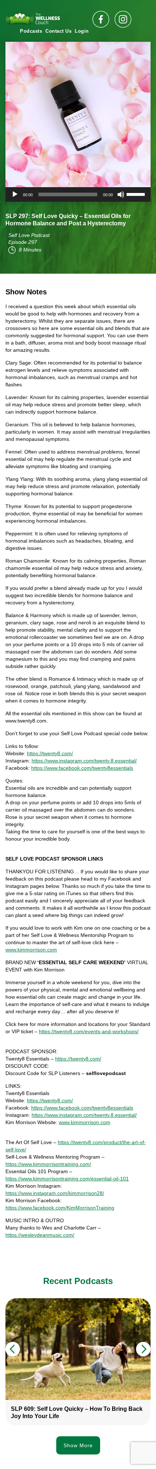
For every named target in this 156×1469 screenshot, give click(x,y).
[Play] (15, 194)
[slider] (137, 193)
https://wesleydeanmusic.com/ (39, 1235)
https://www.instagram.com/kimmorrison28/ (54, 1193)
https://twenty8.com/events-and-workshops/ (89, 1031)
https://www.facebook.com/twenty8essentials (82, 768)
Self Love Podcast (29, 235)
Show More (78, 1445)
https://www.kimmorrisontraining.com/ (48, 1164)
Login (82, 31)
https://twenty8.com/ (50, 753)
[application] (78, 194)
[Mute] (120, 194)
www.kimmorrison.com (31, 950)
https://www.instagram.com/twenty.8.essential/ (84, 761)
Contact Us (58, 31)
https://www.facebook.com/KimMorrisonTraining (59, 1208)
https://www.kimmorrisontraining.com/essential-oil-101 (67, 1179)
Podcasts (31, 31)
